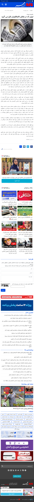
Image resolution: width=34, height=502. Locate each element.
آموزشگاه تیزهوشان (28, 424)
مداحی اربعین (29, 419)
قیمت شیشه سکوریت (10, 414)
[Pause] (3, 174)
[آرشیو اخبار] (11, 470)
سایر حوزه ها (26, 10)
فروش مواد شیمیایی (27, 422)
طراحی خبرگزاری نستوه (26, 499)
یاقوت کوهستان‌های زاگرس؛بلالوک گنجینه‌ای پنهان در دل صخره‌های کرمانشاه (18, 353)
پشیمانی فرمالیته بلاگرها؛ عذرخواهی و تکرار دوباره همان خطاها (18, 363)
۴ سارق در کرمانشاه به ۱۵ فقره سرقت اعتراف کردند (21, 318)
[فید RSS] (13, 470)
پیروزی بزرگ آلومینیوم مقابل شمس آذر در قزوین (21, 339)
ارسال (3, 290)
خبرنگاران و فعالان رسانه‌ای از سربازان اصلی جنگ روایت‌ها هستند (18, 315)
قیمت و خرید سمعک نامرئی (17, 427)
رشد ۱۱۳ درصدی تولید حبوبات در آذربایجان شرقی (21, 378)
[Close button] (33, 487)
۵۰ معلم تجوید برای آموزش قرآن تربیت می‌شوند (21, 333)
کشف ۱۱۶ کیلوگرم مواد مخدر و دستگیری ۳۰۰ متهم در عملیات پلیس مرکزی (17, 326)
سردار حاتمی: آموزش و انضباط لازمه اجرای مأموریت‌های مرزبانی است (17, 369)
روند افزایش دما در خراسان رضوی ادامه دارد (22, 372)
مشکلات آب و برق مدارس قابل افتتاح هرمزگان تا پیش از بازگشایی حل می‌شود (17, 322)
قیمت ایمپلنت (16, 422)
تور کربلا (11, 417)
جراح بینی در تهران (28, 414)
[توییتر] (18, 470)
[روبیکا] (16, 470)
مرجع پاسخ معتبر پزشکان (7, 419)
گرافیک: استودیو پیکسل (14, 499)
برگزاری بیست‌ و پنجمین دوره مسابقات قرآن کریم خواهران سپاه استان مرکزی (17, 345)
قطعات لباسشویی (6, 422)
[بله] (23, 470)
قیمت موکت (18, 417)
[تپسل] (2, 156)
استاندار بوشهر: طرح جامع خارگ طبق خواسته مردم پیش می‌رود (18, 336)
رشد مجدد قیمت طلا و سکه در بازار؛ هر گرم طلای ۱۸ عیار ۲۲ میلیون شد (16, 360)
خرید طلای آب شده (28, 417)
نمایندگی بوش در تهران (7, 424)
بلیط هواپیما (17, 424)
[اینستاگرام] (21, 470)
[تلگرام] (25, 470)
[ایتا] (9, 470)
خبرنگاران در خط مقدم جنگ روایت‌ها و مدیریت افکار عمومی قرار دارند (17, 342)
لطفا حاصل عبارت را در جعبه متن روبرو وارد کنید (22, 284)
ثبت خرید (17, 181)
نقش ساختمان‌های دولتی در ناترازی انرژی (23, 357)
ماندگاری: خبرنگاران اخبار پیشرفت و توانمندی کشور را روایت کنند (18, 330)
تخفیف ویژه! (12, 494)
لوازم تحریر (20, 414)
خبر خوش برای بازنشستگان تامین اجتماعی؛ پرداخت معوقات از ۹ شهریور (17, 366)
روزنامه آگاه (17, 429)
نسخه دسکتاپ (17, 476)
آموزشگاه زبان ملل (29, 427)
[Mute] (6, 174)
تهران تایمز (3, 427)
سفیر (3, 414)
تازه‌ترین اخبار (29, 313)
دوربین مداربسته (19, 419)
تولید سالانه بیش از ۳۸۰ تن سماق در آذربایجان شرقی (20, 375)
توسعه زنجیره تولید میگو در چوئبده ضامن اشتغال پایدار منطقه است (17, 381)
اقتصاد (31, 10)
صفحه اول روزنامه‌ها (27, 384)
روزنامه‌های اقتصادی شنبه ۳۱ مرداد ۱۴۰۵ (22, 409)
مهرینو (8, 427)
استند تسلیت (5, 417)
